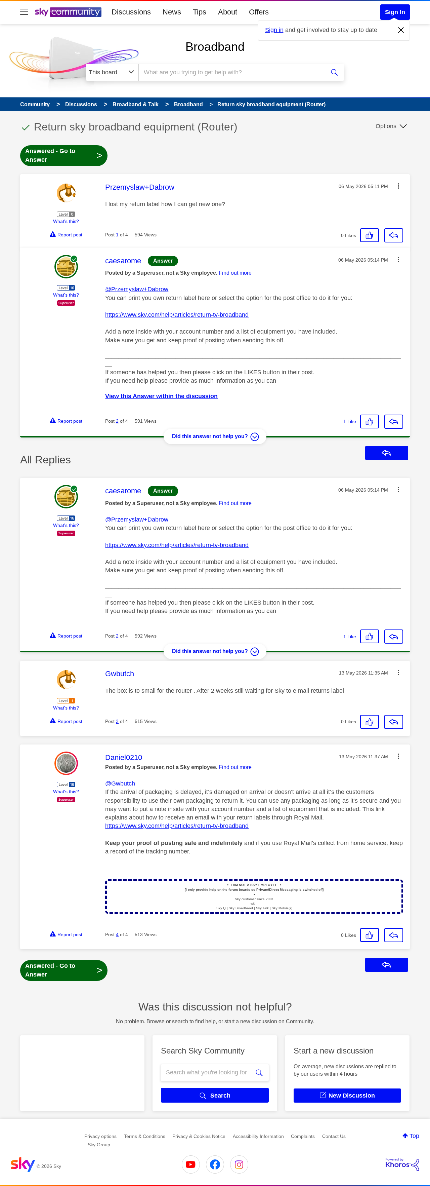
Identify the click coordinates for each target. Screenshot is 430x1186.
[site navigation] (24, 12)
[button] (398, 186)
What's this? (66, 221)
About (227, 12)
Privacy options (100, 1136)
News (172, 12)
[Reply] (393, 235)
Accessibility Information (258, 1136)
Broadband (215, 46)
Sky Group (99, 1144)
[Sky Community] (68, 12)
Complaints (303, 1136)
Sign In (395, 12)
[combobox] (231, 72)
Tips (199, 12)
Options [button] (386, 126)
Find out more (235, 273)
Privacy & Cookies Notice (198, 1136)
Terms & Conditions (144, 1136)
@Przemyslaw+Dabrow (136, 289)
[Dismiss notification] (401, 30)
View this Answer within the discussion (161, 396)
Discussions (131, 12)
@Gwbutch (120, 783)
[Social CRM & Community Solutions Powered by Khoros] (402, 1164)
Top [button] (414, 1136)
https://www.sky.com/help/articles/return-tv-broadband (177, 314)
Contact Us (334, 1136)
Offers (259, 12)
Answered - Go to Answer (63, 155)
